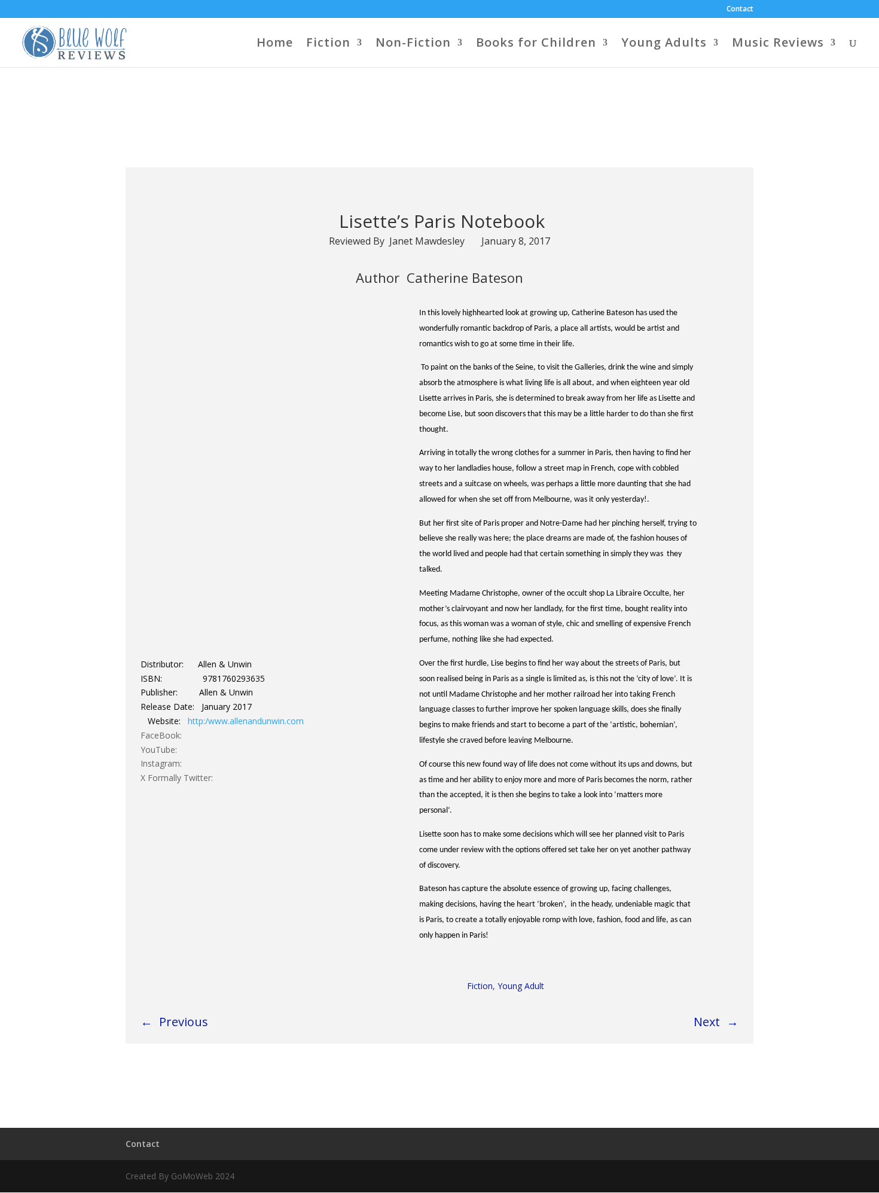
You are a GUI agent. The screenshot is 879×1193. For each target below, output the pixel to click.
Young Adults (664, 44)
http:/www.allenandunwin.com (246, 721)
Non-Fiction (413, 44)
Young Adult (521, 985)
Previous (183, 1022)
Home (275, 44)
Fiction (328, 44)
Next (707, 1022)
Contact (740, 9)
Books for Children (536, 44)
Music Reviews (778, 44)
